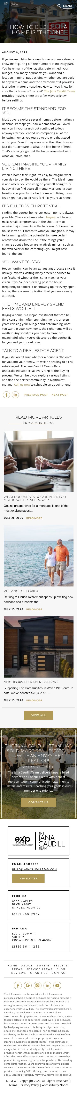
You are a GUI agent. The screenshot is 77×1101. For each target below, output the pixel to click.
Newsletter (28, 878)
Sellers (61, 965)
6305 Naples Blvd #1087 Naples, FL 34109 (26, 904)
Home (12, 965)
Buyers (43, 965)
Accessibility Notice (55, 1085)
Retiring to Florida (21, 591)
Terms (13, 1085)
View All (38, 715)
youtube (57, 985)
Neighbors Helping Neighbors (31, 682)
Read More (34, 518)
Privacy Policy (30, 1085)
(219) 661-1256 (26, 946)
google (28, 985)
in (47, 985)
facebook (6, 394)
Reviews (18, 973)
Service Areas (39, 969)
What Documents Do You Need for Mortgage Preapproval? (35, 498)
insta (37, 985)
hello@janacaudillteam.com (34, 869)
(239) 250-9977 (26, 913)
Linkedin (15, 394)
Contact (59, 973)
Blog (60, 969)
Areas (17, 969)
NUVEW (11, 1081)
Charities (39, 973)
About (27, 965)
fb (18, 985)
